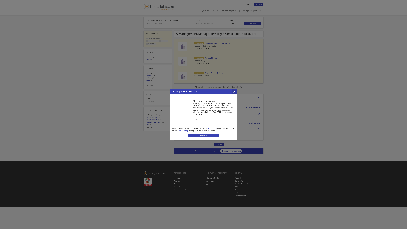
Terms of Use (212, 128)
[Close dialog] (234, 91)
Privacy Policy (183, 131)
